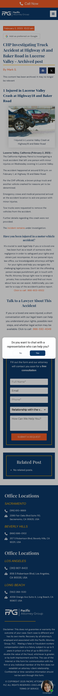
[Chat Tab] (29, 348)
